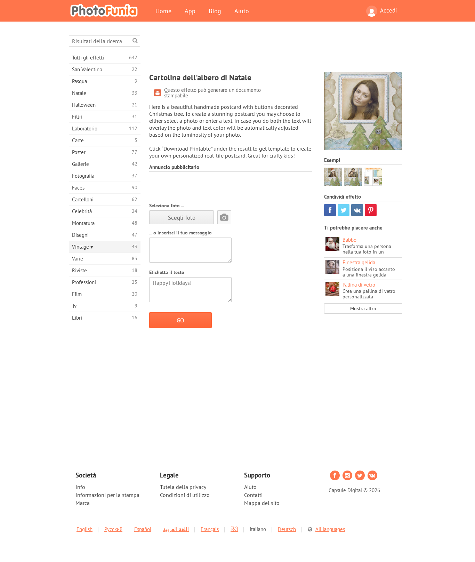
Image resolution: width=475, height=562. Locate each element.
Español (142, 529)
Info (80, 486)
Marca (82, 502)
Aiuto (241, 11)
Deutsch (287, 529)
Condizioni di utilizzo (185, 494)
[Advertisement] (275, 51)
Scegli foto (181, 218)
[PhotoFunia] (105, 10)
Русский (113, 529)
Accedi (388, 10)
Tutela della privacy (183, 486)
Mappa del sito (262, 502)
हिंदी (234, 529)
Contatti (253, 494)
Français (210, 529)
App (190, 11)
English (84, 529)
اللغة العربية (176, 529)
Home (163, 11)
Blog (215, 11)
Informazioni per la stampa (107, 494)
